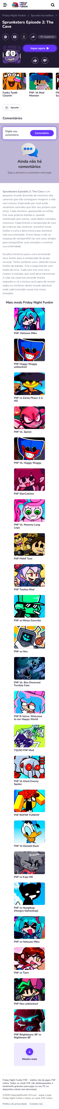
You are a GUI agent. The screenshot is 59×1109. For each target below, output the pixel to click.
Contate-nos (36, 1103)
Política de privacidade (15, 1103)
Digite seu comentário (12, 133)
